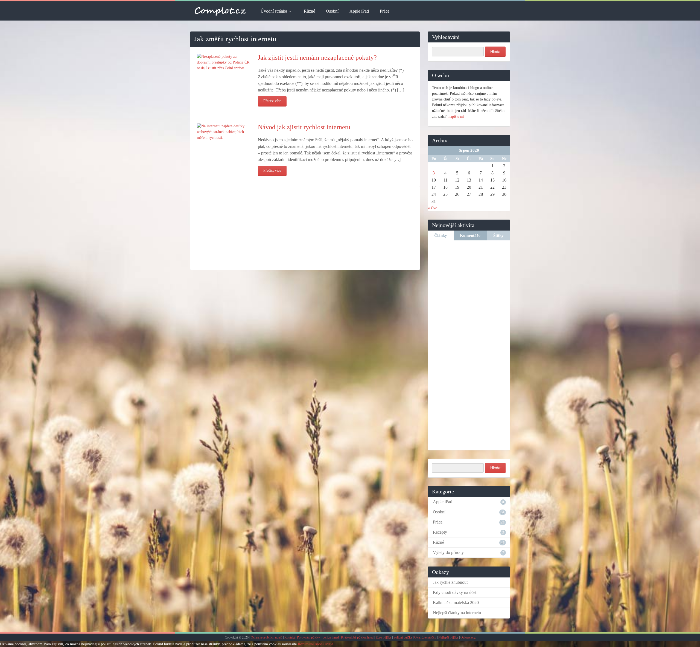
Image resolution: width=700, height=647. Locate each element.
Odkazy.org (468, 637)
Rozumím (305, 644)
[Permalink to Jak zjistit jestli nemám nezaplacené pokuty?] (224, 62)
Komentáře (470, 235)
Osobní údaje (323, 644)
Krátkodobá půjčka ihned (357, 637)
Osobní (332, 11)
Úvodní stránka (274, 11)
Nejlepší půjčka (448, 637)
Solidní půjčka (402, 637)
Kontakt (289, 637)
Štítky (498, 235)
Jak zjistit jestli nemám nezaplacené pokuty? (317, 57)
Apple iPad (359, 11)
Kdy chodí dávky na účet (454, 592)
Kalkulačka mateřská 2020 (456, 602)
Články (440, 235)
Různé (309, 11)
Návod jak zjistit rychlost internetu (304, 127)
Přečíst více (272, 101)
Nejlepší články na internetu (457, 612)
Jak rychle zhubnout (450, 582)
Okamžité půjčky (425, 637)
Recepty (440, 532)
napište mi (456, 116)
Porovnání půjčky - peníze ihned (318, 637)
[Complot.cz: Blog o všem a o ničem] (220, 11)
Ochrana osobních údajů (266, 637)
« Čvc (432, 208)
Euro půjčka (383, 637)
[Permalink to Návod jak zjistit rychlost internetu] (224, 132)
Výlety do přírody (448, 552)
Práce (384, 11)
